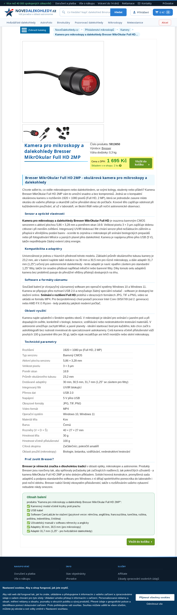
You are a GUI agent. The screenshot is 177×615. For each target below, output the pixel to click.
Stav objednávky (76, 573)
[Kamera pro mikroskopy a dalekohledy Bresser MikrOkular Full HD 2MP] (31, 133)
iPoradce (71, 578)
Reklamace (128, 3)
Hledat (118, 12)
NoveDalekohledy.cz (66, 29)
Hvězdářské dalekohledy (21, 22)
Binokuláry (63, 22)
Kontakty (147, 3)
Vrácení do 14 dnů (108, 3)
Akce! (165, 22)
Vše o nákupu (87, 3)
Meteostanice (135, 22)
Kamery (124, 29)
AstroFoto (46, 22)
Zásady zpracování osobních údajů (138, 578)
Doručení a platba (65, 3)
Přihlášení (143, 12)
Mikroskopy (115, 22)
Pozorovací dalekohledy (89, 22)
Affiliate (122, 573)
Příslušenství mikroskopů (99, 29)
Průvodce (168, 3)
